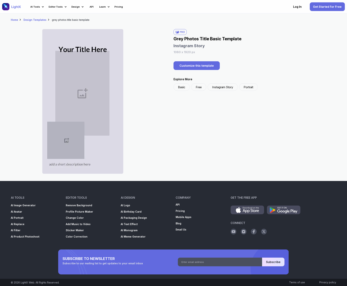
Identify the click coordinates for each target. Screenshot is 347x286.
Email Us (181, 229)
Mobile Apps (183, 217)
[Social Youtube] (233, 231)
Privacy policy (327, 282)
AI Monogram (129, 230)
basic (181, 87)
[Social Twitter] (264, 231)
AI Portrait (17, 217)
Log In (297, 6)
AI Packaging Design (134, 217)
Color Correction (76, 236)
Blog (178, 223)
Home (14, 19)
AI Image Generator (23, 205)
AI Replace (17, 224)
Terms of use (297, 282)
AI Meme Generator (133, 236)
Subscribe (273, 262)
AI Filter (15, 230)
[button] (37, 6)
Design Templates (34, 19)
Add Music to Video (78, 224)
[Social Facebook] (254, 231)
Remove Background (79, 205)
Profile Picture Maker (79, 211)
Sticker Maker (75, 230)
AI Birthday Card (131, 211)
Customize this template (196, 65)
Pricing (180, 210)
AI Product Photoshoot (25, 236)
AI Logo (125, 205)
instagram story (222, 87)
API (178, 204)
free (199, 87)
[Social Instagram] (244, 231)
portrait (248, 87)
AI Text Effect (129, 224)
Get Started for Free (327, 6)
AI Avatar (16, 211)
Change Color (75, 217)
